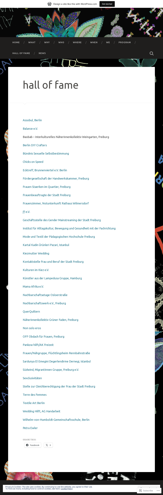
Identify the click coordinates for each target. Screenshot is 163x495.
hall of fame (21, 53)
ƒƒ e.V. (26, 211)
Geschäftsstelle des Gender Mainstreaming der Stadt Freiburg (62, 220)
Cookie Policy (67, 489)
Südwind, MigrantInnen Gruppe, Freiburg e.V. (51, 369)
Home (16, 42)
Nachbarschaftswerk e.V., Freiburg (44, 303)
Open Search (152, 53)
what (32, 42)
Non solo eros (32, 328)
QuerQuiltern (31, 311)
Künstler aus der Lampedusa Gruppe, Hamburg (52, 278)
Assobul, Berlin (32, 120)
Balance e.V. (30, 128)
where (77, 42)
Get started (107, 4)
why (47, 42)
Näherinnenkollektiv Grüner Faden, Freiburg (50, 319)
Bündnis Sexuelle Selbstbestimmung (46, 153)
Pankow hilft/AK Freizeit (38, 344)
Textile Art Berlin (34, 403)
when (94, 42)
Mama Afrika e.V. (33, 286)
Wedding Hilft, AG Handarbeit (41, 411)
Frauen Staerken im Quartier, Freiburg (47, 186)
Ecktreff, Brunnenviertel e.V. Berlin (45, 170)
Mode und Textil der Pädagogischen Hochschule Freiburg (59, 236)
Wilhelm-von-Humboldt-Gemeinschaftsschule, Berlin (56, 419)
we (108, 42)
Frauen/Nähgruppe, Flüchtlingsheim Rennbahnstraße (56, 353)
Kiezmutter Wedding (36, 253)
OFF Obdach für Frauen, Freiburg (43, 336)
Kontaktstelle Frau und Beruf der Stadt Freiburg (53, 261)
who (61, 42)
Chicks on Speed (33, 161)
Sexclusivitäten (32, 378)
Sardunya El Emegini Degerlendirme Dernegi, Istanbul (57, 361)
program (125, 42)
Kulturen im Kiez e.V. (36, 269)
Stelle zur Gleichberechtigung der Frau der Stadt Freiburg (59, 386)
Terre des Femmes (34, 394)
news (42, 53)
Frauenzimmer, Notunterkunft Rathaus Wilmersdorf (56, 203)
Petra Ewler (30, 428)
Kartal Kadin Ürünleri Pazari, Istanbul (46, 244)
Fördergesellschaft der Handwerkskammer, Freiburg (56, 178)
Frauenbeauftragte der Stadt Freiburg (47, 195)
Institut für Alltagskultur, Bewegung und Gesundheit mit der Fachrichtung (69, 228)
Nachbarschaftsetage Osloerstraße (45, 294)
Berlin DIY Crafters (35, 145)
